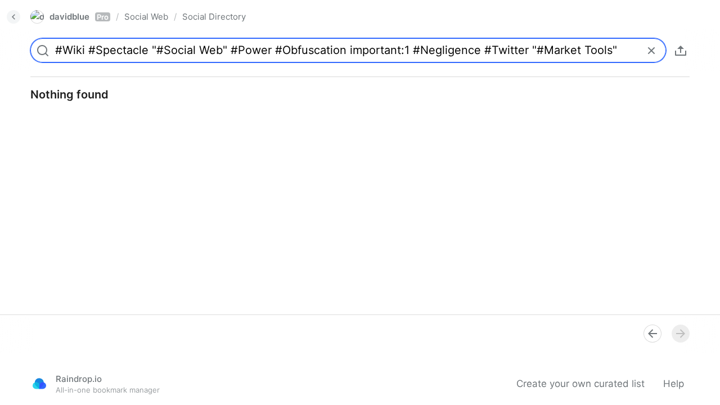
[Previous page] (653, 334)
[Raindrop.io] (39, 384)
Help (673, 383)
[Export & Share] (681, 51)
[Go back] (13, 17)
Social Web (146, 16)
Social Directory (214, 16)
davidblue (79, 16)
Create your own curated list (580, 383)
